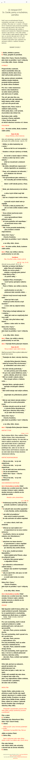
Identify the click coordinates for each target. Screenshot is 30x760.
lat (4, 2)
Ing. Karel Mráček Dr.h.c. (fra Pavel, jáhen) (19, 755)
